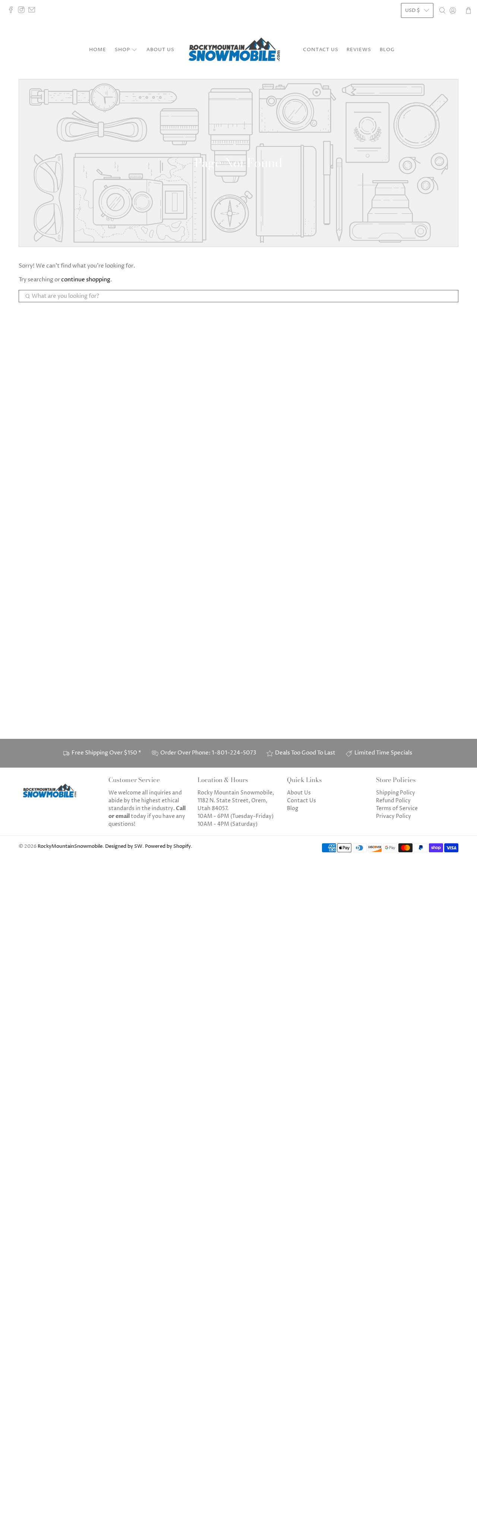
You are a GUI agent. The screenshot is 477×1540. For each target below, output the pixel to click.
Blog (387, 49)
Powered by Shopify (168, 846)
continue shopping (85, 280)
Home (97, 49)
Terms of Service (397, 808)
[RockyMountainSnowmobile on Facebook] (12, 11)
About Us (160, 49)
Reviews (359, 49)
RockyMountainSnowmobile (70, 846)
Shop (122, 49)
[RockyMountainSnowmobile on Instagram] (23, 11)
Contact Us (320, 49)
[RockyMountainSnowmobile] (238, 50)
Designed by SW (123, 846)
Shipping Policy (395, 792)
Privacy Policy (393, 816)
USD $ (412, 10)
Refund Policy (393, 800)
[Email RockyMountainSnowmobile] (33, 11)
